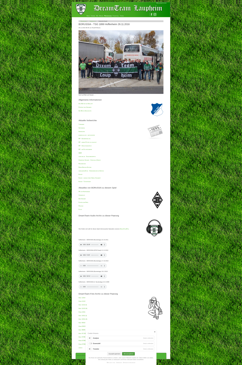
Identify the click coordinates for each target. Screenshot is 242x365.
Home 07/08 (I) (83, 340)
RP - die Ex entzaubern (85, 149)
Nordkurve (82, 131)
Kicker (80, 174)
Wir (97, 16)
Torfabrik (81, 124)
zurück (80, 347)
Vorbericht (82, 195)
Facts (80, 209)
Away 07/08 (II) (83, 337)
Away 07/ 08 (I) (83, 333)
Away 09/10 (82, 322)
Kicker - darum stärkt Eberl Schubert (90, 178)
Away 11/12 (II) (83, 308)
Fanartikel (116, 16)
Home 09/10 (82, 326)
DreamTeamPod (124, 229)
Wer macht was (111, 362)
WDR (80, 153)
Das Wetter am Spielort (86, 103)
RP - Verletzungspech (85, 146)
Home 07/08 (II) (83, 344)
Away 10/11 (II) (83, 319)
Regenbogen (82, 163)
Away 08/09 (82, 330)
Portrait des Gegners (85, 107)
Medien (101, 16)
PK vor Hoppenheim (84, 191)
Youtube (96, 349)
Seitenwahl (82, 128)
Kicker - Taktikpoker (85, 181)
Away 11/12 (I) (83, 305)
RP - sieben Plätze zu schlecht (88, 142)
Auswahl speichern (114, 354)
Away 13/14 (82, 297)
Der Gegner (82, 198)
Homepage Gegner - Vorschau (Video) (89, 160)
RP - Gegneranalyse (84, 138)
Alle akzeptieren (128, 354)
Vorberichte (92, 21)
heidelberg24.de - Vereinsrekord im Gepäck (91, 171)
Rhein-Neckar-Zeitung (85, 167)
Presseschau (108, 16)
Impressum (79, 355)
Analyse (96, 338)
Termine (93, 16)
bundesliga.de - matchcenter (87, 135)
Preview (81, 206)
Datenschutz (85, 355)
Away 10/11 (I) (83, 315)
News (88, 16)
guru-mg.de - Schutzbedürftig (87, 156)
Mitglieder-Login (161, 3)
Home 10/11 (82, 312)
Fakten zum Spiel (83, 202)
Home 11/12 (82, 301)
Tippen (122, 16)
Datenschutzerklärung (129, 362)
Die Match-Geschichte (85, 111)
